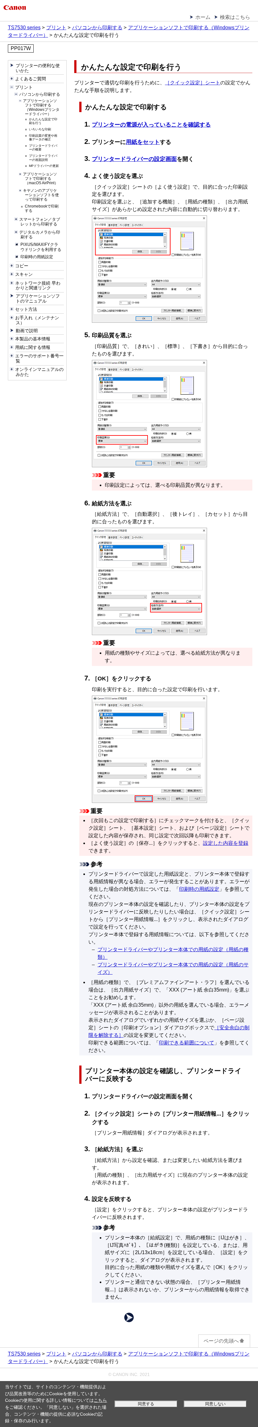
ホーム (202, 17)
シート (192, 82)
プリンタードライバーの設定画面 (134, 159)
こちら (100, 1400)
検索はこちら (235, 17)
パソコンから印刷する (97, 27)
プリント (56, 27)
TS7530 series (24, 27)
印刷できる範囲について (186, 1042)
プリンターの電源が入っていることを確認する (151, 125)
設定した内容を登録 (225, 843)
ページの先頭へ (221, 1341)
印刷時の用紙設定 (199, 889)
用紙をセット (143, 142)
